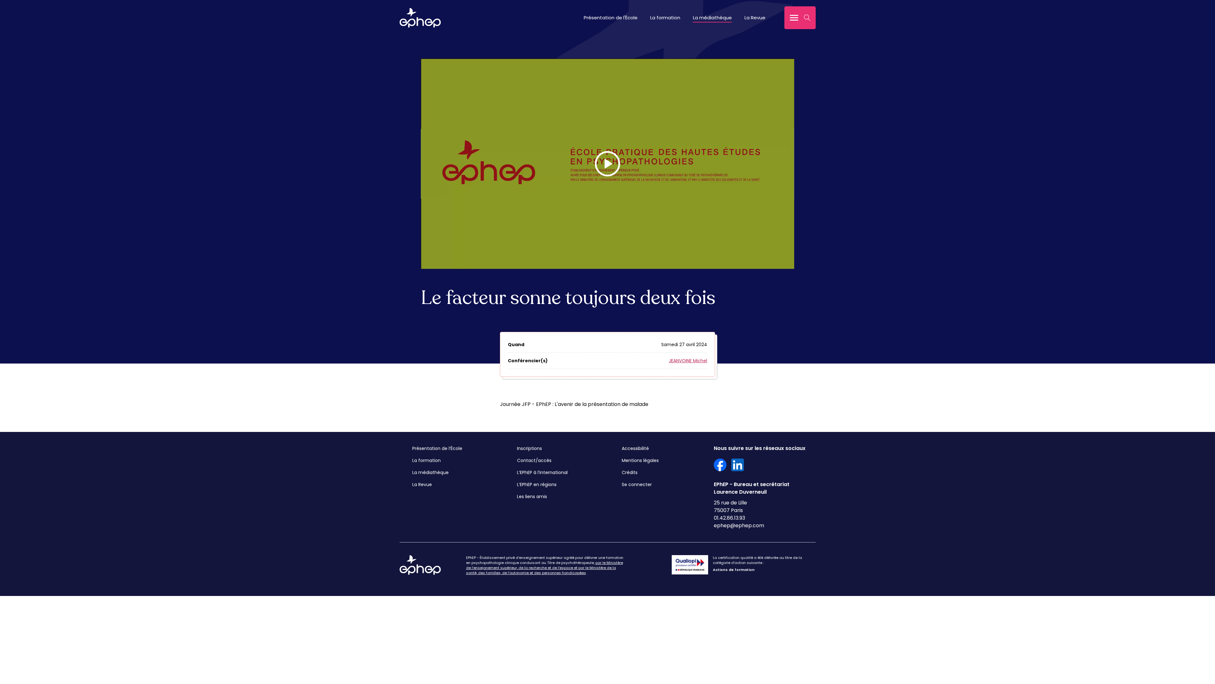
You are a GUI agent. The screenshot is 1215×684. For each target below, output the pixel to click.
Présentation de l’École (437, 448)
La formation (665, 17)
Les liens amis (532, 496)
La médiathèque (712, 17)
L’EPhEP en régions (537, 484)
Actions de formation (734, 569)
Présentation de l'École (611, 17)
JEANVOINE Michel (688, 361)
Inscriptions (529, 448)
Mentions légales (640, 460)
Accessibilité (635, 448)
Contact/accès (534, 460)
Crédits (630, 472)
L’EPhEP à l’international (542, 472)
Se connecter (637, 484)
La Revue (755, 17)
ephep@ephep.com (739, 525)
